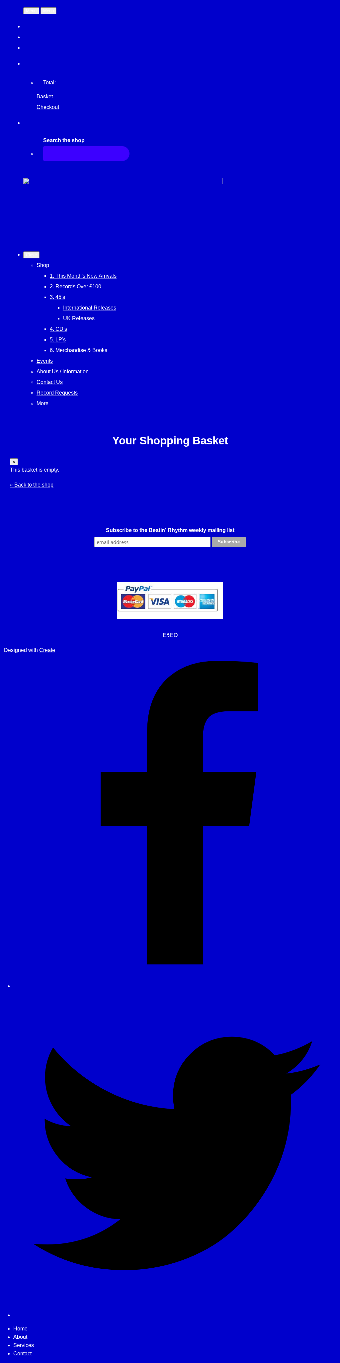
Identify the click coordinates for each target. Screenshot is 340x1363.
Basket (45, 96)
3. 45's (57, 297)
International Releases (89, 308)
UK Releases (79, 318)
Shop (43, 265)
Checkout (48, 107)
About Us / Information (63, 371)
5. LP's (58, 339)
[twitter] (176, 1315)
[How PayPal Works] (170, 617)
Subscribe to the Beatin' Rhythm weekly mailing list (170, 530)
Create (47, 650)
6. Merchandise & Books (78, 350)
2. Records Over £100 (75, 286)
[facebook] (176, 986)
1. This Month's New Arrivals (83, 276)
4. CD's (58, 329)
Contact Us (50, 382)
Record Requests (57, 393)
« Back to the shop (31, 485)
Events (45, 361)
